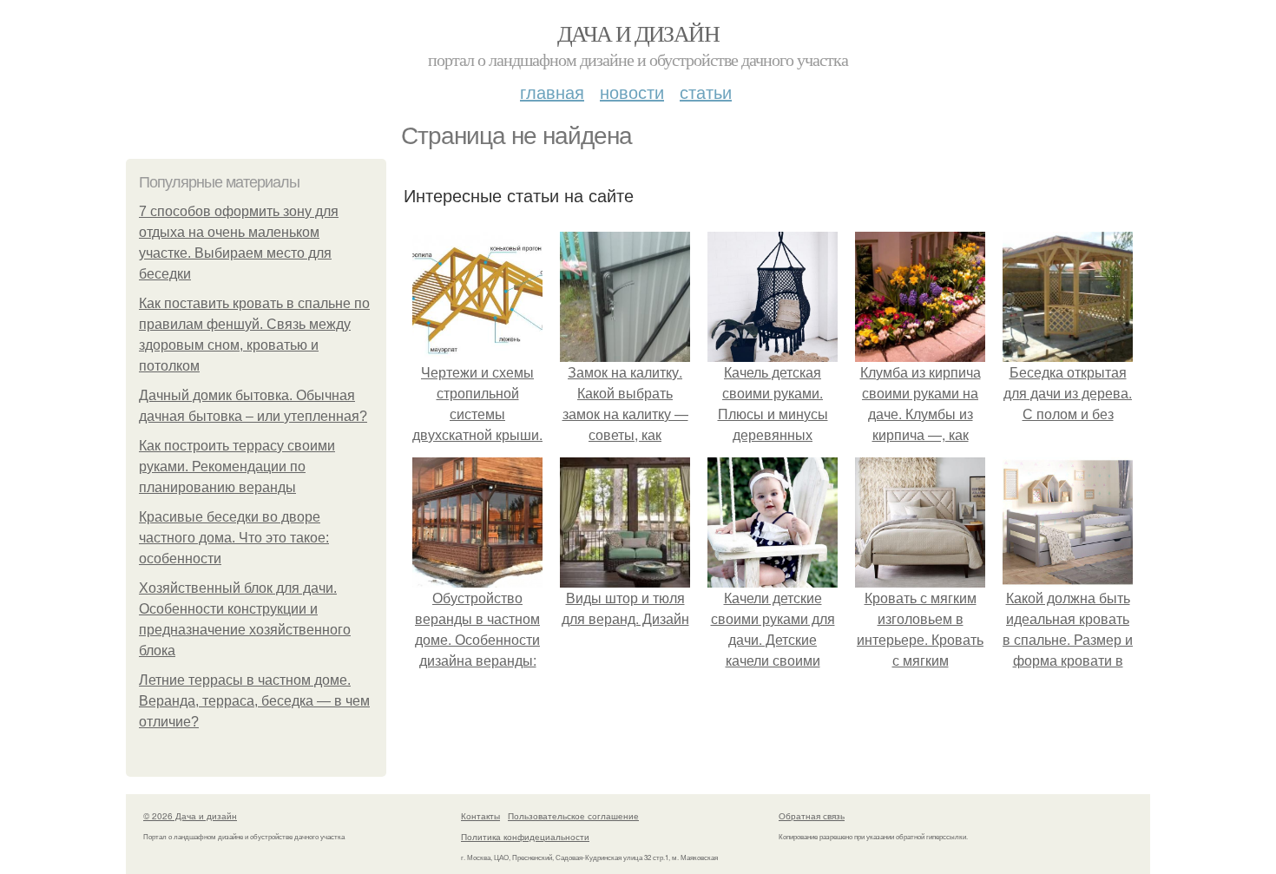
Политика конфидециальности (525, 837)
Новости (632, 91)
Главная (552, 91)
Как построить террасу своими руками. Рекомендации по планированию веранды (237, 466)
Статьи (706, 91)
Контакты (480, 816)
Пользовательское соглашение (573, 816)
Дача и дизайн (638, 33)
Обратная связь (812, 816)
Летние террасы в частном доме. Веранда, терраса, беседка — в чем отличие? (254, 701)
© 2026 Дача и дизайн (190, 816)
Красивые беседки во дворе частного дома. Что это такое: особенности (234, 537)
